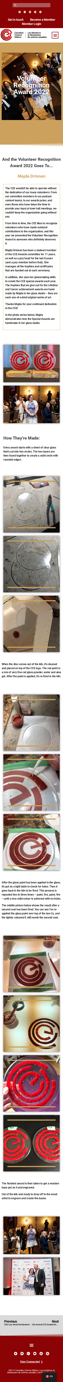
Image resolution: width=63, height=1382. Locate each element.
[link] (19, 12)
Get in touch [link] (16, 19)
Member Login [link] (31, 24)
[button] (55, 35)
